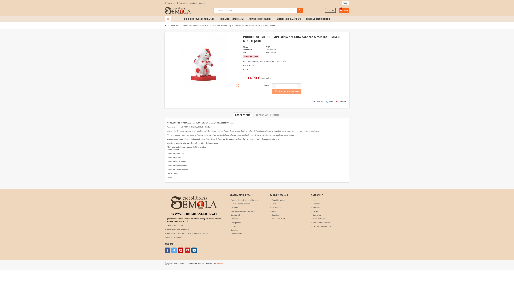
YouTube (180, 250)
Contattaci (202, 3)
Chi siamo (193, 3)
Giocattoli (316, 208)
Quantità (266, 86)
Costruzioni (317, 215)
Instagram (194, 250)
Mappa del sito (236, 234)
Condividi (319, 102)
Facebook (167, 250)
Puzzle (315, 211)
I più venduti (276, 208)
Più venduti (235, 226)
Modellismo (317, 204)
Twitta (330, 102)
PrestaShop (219, 264)
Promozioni (170, 3)
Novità (274, 204)
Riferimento (247, 50)
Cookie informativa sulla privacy (243, 211)
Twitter (174, 250)
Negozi (274, 211)
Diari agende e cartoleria (322, 223)
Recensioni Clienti (278, 219)
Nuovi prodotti (236, 223)
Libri (314, 200)
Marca (245, 47)
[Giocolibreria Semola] (178, 10)
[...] (187, 221)
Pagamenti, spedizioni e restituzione (244, 200)
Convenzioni (235, 215)
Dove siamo (182, 3)
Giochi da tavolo (319, 219)
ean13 (245, 52)
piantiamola (235, 219)
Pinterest (342, 102)
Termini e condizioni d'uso (240, 204)
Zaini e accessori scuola (322, 226)
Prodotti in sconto (278, 200)
